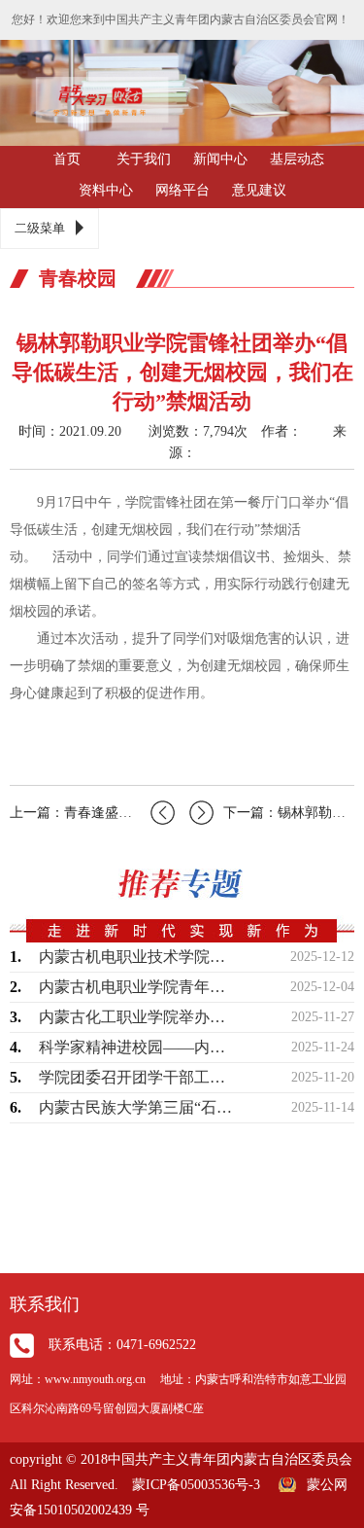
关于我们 (143, 159)
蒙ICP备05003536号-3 (196, 1484)
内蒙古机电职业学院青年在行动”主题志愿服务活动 (138, 986)
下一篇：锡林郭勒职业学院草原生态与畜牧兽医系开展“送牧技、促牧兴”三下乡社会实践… (288, 812)
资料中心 (106, 190)
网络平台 (182, 190)
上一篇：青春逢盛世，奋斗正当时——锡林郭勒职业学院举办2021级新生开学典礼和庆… (92, 812)
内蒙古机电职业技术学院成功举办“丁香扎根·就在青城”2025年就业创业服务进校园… (138, 956)
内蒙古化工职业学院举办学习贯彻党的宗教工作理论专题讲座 (138, 1017)
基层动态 (297, 159)
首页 (67, 159)
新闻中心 (220, 159)
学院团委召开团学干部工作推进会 (138, 1077)
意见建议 (259, 190)
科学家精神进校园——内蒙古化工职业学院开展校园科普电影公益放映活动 (138, 1047)
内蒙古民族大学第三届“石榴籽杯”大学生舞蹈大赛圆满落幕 (138, 1107)
